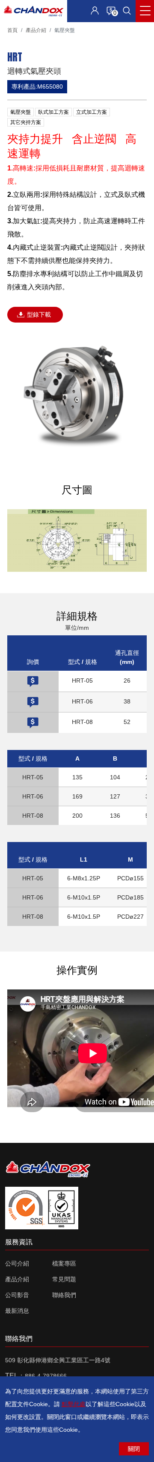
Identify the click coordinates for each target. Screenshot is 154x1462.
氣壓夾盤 (20, 112)
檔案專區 (64, 1263)
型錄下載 (39, 314)
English (51, 30)
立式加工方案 (91, 112)
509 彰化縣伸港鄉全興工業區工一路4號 (57, 1360)
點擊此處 (74, 1404)
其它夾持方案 (25, 122)
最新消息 (17, 1310)
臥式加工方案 (53, 112)
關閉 (134, 1448)
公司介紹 (17, 1263)
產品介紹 (36, 30)
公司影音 (17, 1295)
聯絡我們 (64, 1295)
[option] (77, 394)
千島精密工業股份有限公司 (33, 11)
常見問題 (64, 1279)
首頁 (12, 30)
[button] (127, 11)
